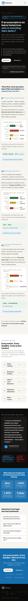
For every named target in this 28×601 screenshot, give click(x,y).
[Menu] (25, 3)
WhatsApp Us (17, 60)
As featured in (13, 71)
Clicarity (3, 13)
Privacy (20, 592)
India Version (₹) (7, 593)
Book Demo (6, 60)
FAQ (16, 592)
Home (2, 592)
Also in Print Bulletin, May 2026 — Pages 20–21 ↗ (20, 459)
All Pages (12, 592)
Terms (25, 592)
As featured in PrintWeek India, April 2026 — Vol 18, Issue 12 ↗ (8, 459)
